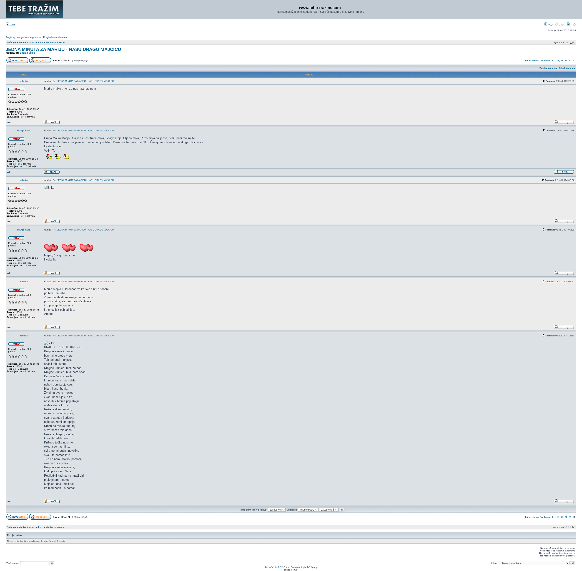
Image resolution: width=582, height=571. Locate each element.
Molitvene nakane (55, 42)
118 (25, 166)
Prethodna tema (548, 68)
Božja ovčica (27, 52)
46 (24, 116)
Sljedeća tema (567, 68)
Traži (572, 24)
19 (562, 60)
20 (566, 60)
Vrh (8, 122)
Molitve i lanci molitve (31, 42)
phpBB (277, 567)
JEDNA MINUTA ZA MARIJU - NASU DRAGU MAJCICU (63, 49)
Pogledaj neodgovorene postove (23, 37)
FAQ (550, 24)
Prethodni (545, 60)
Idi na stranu (532, 60)
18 (558, 60)
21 (570, 60)
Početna (11, 42)
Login (12, 24)
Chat (561, 24)
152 (20, 164)
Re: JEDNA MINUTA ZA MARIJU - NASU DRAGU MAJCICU (83, 81)
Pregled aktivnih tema (55, 37)
